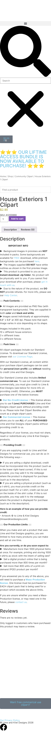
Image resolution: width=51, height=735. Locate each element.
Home (3, 176)
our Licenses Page (22, 356)
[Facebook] (3, 727)
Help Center (10, 295)
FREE (17, 257)
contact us (21, 602)
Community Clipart (24, 176)
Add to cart (17, 218)
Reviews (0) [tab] (28, 229)
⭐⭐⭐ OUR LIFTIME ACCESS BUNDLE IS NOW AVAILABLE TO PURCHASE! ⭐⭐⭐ (23, 158)
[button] (25, 23)
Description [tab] (10, 229)
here (37, 261)
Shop (10, 176)
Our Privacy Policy (10, 720)
